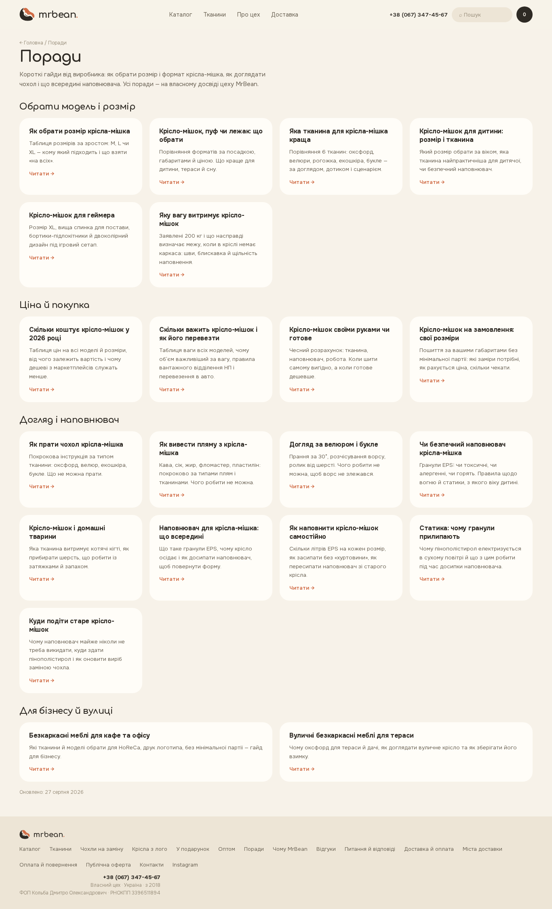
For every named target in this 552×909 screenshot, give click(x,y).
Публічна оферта (108, 864)
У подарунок (192, 849)
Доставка (284, 14)
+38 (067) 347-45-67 (419, 14)
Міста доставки (482, 849)
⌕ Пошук (470, 14)
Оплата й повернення (48, 864)
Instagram (185, 864)
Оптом (226, 849)
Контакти (152, 864)
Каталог (180, 14)
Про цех (248, 14)
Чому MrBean (290, 849)
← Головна (31, 43)
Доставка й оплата (429, 849)
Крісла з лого (149, 849)
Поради (254, 849)
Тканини (214, 14)
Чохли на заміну (101, 849)
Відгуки (326, 849)
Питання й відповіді (370, 849)
